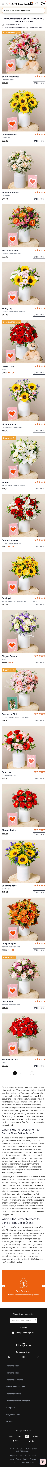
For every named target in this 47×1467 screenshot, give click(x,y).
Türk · (14, 1462)
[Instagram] (23, 1357)
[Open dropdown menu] (39, 1366)
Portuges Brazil (28, 1462)
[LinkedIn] (38, 1357)
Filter (42, 1461)
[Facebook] (9, 1357)
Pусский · (33, 1459)
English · (26, 1459)
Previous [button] (3, 1286)
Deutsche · (32, 1455)
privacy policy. (28, 1332)
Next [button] (43, 1286)
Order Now (39, 83)
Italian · (12, 1459)
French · (23, 1455)
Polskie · (19, 1459)
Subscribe (23, 1327)
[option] (26, 1286)
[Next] (32, 1074)
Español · (13, 1455)
